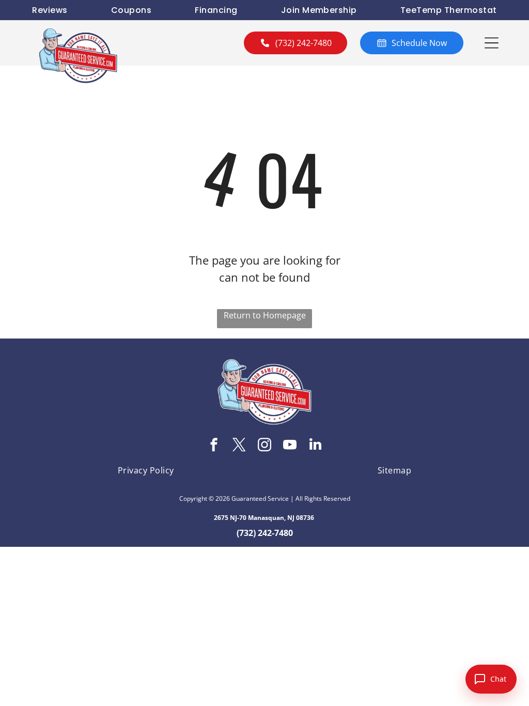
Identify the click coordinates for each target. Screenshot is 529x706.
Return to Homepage (265, 315)
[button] (492, 43)
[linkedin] (315, 445)
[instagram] (264, 445)
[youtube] (289, 445)
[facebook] (214, 445)
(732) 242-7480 (265, 533)
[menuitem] (49, 10)
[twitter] (239, 445)
